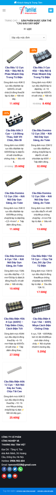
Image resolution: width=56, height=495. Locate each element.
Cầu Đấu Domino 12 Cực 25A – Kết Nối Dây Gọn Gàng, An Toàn (41, 135)
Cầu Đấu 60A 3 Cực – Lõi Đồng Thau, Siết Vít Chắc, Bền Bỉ (14, 135)
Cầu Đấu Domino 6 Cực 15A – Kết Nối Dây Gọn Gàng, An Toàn (14, 260)
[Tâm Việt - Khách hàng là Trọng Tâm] (28, 10)
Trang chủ (11, 20)
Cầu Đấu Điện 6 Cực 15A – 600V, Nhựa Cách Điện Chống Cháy (41, 323)
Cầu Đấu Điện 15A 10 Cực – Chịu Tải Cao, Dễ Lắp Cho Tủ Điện (41, 260)
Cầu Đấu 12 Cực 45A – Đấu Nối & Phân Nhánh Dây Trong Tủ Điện (14, 72)
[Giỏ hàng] (51, 10)
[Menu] (4, 10)
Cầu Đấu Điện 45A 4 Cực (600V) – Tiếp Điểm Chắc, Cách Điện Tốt (14, 323)
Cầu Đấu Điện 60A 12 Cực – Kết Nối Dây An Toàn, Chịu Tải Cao (14, 386)
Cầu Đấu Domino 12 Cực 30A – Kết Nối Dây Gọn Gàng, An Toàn (41, 198)
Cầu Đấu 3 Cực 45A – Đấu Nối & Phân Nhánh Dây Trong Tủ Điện (41, 72)
